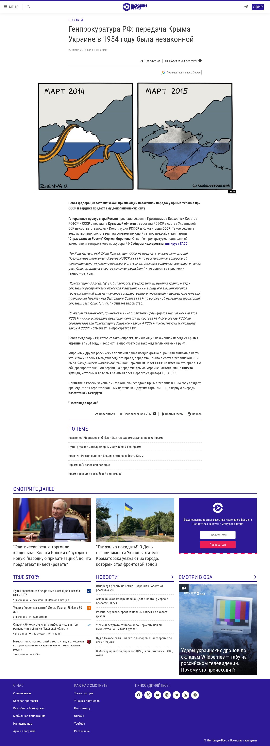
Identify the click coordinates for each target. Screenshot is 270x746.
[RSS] (185, 695)
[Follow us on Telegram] (176, 695)
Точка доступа (83, 693)
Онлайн (79, 716)
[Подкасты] (195, 695)
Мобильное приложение (29, 716)
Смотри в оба (195, 577)
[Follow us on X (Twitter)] (148, 695)
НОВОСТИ (107, 577)
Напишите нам (22, 723)
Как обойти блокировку (29, 708)
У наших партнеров (87, 701)
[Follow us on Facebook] (139, 695)
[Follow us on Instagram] (167, 695)
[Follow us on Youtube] (157, 695)
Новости (75, 20)
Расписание (82, 731)
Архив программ (24, 731)
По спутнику (82, 708)
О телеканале (22, 693)
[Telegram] (246, 7)
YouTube (79, 723)
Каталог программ (25, 701)
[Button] (150, 61)
